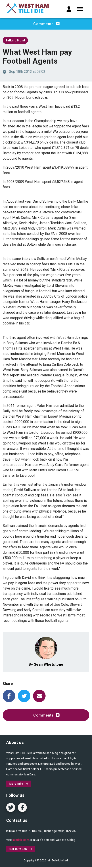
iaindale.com (21, 839)
